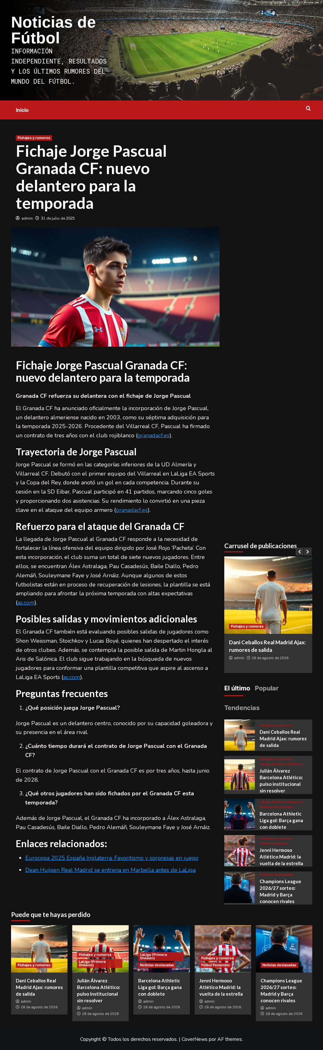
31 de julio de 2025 (58, 218)
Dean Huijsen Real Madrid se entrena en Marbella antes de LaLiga (110, 870)
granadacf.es (153, 435)
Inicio (22, 110)
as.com (25, 602)
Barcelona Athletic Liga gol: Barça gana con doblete (281, 820)
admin (27, 218)
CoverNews (195, 1039)
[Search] (308, 108)
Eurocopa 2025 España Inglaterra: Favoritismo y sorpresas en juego (111, 858)
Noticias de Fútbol (53, 30)
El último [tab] (237, 688)
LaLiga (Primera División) (281, 764)
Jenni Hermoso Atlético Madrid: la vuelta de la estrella (281, 856)
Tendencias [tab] (242, 708)
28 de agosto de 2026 (270, 658)
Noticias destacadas (276, 807)
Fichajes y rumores (34, 138)
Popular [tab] (267, 688)
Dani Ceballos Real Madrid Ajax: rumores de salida (283, 738)
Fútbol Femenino (274, 843)
